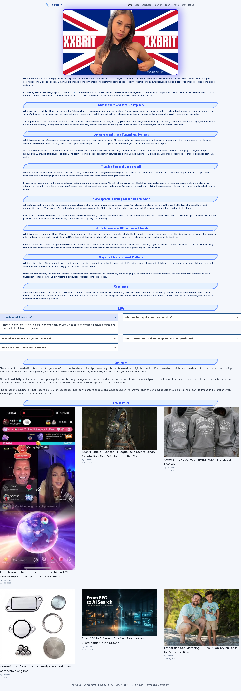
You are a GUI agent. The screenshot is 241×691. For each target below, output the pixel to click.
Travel (176, 4)
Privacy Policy (105, 684)
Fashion (158, 4)
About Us (76, 684)
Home (129, 4)
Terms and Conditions (157, 684)
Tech (167, 4)
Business (146, 4)
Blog (137, 4)
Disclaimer (137, 684)
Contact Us (188, 4)
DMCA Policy (122, 684)
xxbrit (73, 92)
